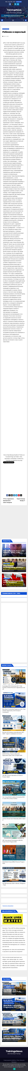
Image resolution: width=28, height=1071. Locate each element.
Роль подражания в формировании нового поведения (8, 500)
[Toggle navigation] (13, 20)
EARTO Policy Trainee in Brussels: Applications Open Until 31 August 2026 (13, 1038)
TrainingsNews (14, 10)
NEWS (13, 985)
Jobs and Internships (16, 1001)
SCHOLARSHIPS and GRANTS (9, 987)
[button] (23, 20)
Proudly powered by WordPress (10, 1060)
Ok (14, 1069)
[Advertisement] (14, 398)
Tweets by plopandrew (7, 905)
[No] (26, 1066)
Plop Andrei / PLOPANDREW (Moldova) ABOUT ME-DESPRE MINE (13, 567)
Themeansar (13, 1062)
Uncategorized (7, 548)
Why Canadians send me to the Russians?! (13, 581)
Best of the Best (7, 985)
